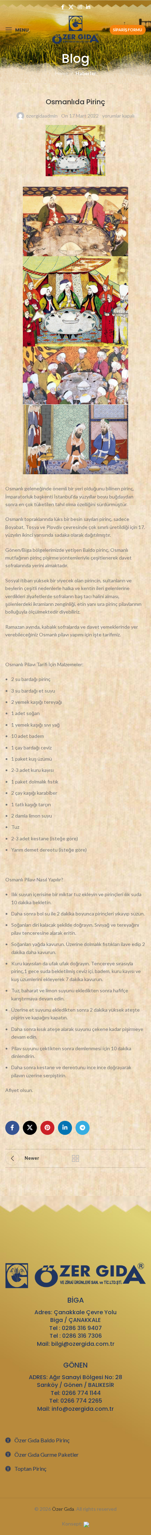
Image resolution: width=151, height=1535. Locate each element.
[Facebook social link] (62, 7)
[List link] (75, 1440)
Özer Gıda (63, 1509)
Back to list (75, 1158)
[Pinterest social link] (47, 1128)
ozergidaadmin (42, 116)
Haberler (86, 73)
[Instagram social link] (80, 7)
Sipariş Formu (127, 29)
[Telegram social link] (83, 1128)
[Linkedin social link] (88, 7)
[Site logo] (75, 29)
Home (61, 73)
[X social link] (71, 7)
